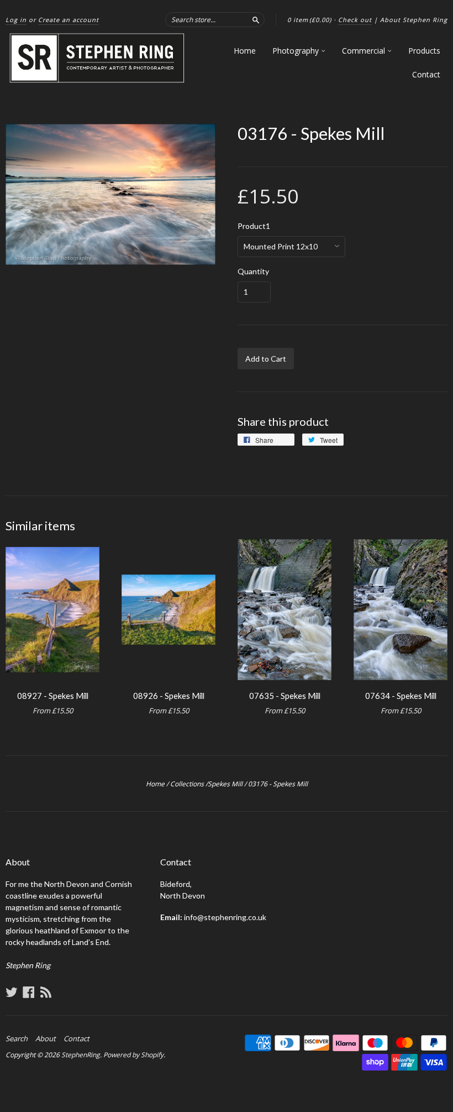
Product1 (254, 226)
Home (245, 50)
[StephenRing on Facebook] (29, 992)
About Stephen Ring (413, 19)
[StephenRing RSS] (46, 992)
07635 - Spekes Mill (284, 696)
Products (424, 50)
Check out (355, 19)
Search (17, 1038)
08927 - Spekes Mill (52, 696)
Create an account (68, 19)
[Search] (255, 19)
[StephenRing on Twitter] (12, 992)
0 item (309, 19)
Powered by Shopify (133, 1054)
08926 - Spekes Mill (168, 696)
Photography (296, 50)
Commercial (364, 50)
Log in (16, 19)
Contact (426, 74)
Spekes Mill (225, 784)
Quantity (253, 271)
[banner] (97, 58)
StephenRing (80, 1054)
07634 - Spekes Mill (400, 696)
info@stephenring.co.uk (225, 917)
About (45, 1038)
